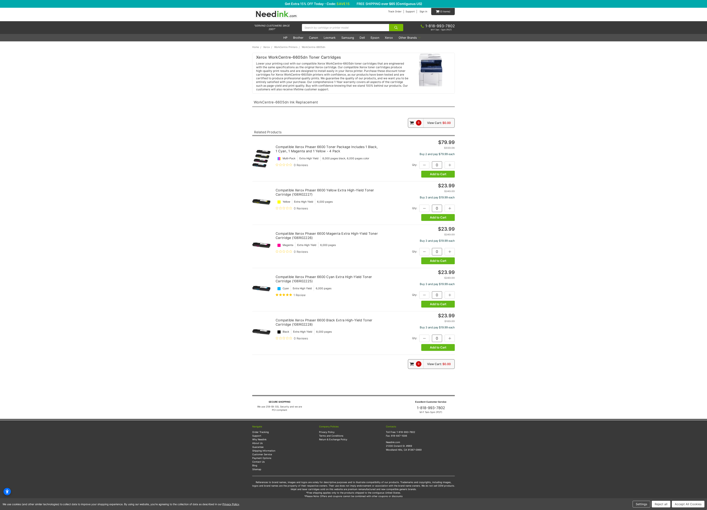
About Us (257, 443)
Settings (641, 504)
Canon (313, 37)
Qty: (414, 164)
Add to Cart (438, 174)
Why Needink (259, 439)
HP (285, 37)
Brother (298, 37)
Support (410, 11)
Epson (375, 37)
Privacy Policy (327, 432)
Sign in (423, 11)
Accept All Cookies (688, 504)
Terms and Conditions (331, 435)
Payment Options (261, 458)
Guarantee (257, 447)
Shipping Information (263, 450)
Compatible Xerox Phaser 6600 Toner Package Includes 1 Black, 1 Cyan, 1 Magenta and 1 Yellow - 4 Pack (327, 149)
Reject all (661, 504)
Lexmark (330, 37)
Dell (362, 37)
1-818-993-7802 (431, 408)
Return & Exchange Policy (333, 439)
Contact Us (258, 461)
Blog (254, 465)
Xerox (389, 37)
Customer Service (262, 454)
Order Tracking (260, 432)
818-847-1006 (399, 435)
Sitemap (256, 469)
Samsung (347, 37)
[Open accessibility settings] (7, 491)
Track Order (395, 11)
